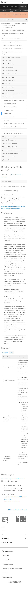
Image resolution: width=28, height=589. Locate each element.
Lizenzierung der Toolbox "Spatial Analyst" (12, 48)
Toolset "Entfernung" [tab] (8, 64)
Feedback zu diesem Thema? (18, 510)
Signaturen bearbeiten (9, 117)
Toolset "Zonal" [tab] (7, 160)
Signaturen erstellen (9, 110)
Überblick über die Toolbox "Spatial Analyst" (13, 30)
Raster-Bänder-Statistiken (10, 103)
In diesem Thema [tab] (6, 181)
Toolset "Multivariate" (8, 27)
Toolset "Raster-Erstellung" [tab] (10, 143)
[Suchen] (22, 2)
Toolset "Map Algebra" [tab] (9, 87)
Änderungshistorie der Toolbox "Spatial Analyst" (12, 53)
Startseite (4, 10)
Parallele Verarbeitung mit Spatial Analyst (12, 45)
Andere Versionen (16, 174)
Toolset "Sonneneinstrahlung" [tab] (11, 153)
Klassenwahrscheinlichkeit (10, 107)
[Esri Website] (4, 2)
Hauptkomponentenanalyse (11, 130)
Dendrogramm (7, 113)
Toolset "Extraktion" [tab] (8, 67)
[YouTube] (24, 520)
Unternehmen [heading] (5, 538)
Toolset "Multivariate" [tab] (9, 97)
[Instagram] (21, 520)
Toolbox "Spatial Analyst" (9, 25)
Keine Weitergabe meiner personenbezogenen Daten (14, 582)
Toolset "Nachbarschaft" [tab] (9, 137)
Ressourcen (23, 6)
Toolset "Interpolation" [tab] (9, 80)
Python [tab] (11, 352)
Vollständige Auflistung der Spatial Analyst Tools (12, 34)
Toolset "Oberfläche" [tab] (9, 156)
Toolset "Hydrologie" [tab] (8, 77)
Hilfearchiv (4, 177)
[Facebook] (17, 517)
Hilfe (16, 10)
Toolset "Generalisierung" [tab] (10, 70)
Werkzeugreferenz (5, 23)
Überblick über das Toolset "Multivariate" (14, 100)
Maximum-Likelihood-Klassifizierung (13, 126)
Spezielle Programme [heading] (7, 542)
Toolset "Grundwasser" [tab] (9, 74)
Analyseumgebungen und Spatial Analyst (12, 38)
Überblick (5, 6)
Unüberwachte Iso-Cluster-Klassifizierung (14, 123)
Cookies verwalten (7, 577)
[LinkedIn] (24, 517)
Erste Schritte (11, 10)
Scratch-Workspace (19, 478)
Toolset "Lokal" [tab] (7, 83)
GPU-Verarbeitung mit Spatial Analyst (11, 42)
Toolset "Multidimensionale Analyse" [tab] (13, 93)
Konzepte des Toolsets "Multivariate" (15, 133)
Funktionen (14, 6)
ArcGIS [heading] (3, 527)
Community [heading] (4, 531)
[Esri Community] (17, 520)
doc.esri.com (12, 16)
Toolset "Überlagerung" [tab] (9, 140)
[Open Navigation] (26, 2)
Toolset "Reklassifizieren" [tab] (10, 146)
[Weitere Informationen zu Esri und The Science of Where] (5, 520)
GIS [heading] (2, 534)
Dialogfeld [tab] (5, 352)
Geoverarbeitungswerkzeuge (19, 23)
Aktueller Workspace (7, 478)
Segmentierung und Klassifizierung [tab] (12, 150)
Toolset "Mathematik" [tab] (9, 90)
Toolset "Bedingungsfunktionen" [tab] (12, 57)
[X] (21, 517)
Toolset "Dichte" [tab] (7, 60)
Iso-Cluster (6, 120)
